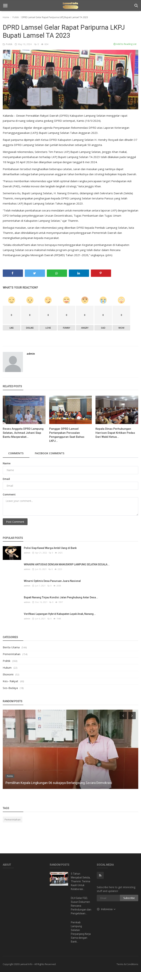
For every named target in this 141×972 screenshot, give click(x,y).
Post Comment (15, 521)
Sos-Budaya (10, 688)
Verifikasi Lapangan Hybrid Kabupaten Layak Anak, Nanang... (60, 613)
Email (6, 479)
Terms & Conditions (127, 964)
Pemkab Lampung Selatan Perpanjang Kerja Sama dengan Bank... (81, 932)
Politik (15, 17)
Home (6, 17)
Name (6, 463)
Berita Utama (11, 647)
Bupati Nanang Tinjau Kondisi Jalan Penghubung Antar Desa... (61, 597)
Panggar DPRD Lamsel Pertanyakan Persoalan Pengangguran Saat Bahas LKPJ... (66, 435)
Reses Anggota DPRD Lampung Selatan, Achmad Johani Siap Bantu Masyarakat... (23, 432)
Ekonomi (8, 674)
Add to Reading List (126, 44)
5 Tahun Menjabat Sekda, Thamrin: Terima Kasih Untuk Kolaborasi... (80, 881)
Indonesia (107, 909)
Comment (9, 494)
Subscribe (129, 898)
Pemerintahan (11, 654)
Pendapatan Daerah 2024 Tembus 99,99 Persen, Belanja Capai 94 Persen (58, 783)
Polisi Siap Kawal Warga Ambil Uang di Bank (50, 548)
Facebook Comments (49, 453)
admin (31, 353)
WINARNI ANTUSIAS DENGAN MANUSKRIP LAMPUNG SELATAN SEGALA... (67, 564)
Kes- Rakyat (10, 681)
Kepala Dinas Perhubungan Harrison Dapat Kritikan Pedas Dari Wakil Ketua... (115, 432)
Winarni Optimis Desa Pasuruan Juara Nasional (52, 580)
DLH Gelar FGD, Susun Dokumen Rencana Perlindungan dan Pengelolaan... (81, 906)
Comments (16, 453)
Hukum (7, 667)
